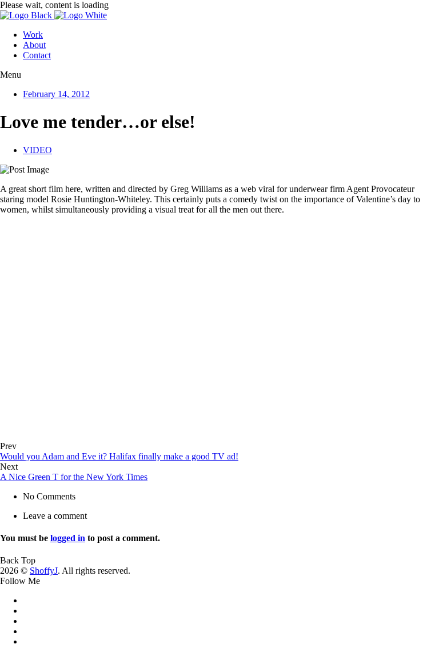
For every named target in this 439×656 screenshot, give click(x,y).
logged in (67, 538)
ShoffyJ (44, 570)
